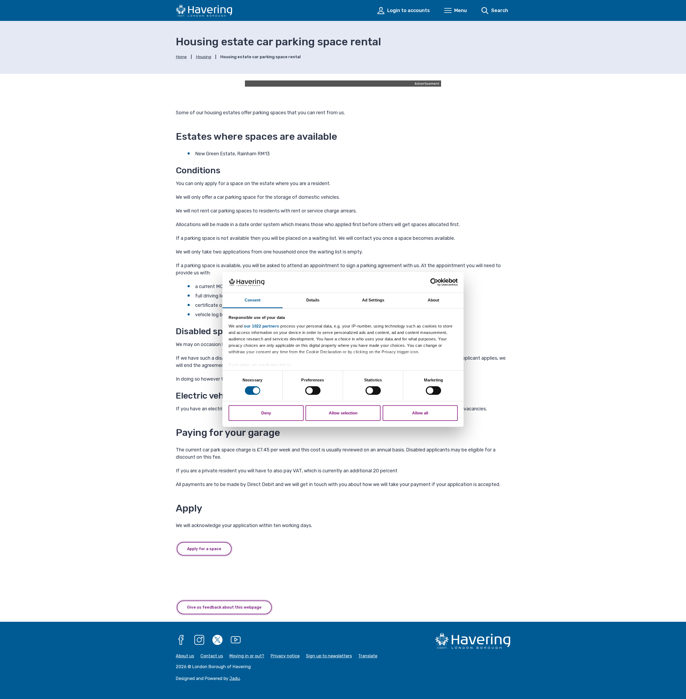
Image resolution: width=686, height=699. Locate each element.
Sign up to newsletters (329, 655)
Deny (266, 413)
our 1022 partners (261, 326)
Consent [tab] (253, 300)
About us (185, 655)
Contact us (211, 655)
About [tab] (433, 300)
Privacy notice (285, 655)
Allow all (420, 413)
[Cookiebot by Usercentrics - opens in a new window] (434, 282)
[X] (217, 640)
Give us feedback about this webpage (224, 607)
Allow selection (343, 413)
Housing (203, 56)
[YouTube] (235, 640)
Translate (367, 655)
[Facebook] (181, 640)
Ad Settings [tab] (373, 300)
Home (181, 56)
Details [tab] (312, 300)
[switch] (312, 390)
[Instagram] (199, 640)
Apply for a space (204, 548)
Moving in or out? (246, 655)
